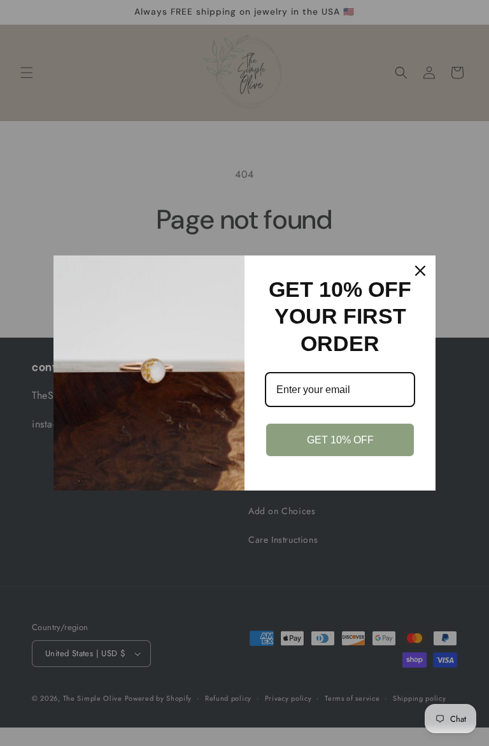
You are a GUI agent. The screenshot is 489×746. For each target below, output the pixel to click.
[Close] (420, 270)
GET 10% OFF (340, 439)
